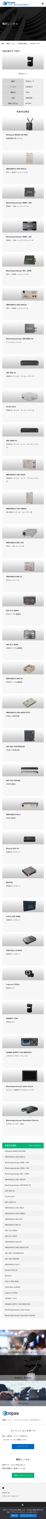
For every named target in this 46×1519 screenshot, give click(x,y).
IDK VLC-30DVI (11, 1230)
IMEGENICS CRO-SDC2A (15, 1179)
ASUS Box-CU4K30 (12, 1287)
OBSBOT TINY (11, 1298)
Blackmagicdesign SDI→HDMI (17, 1174)
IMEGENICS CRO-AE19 (14, 1208)
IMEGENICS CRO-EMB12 (15, 1213)
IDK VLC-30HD (11, 1236)
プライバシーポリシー (10, 1496)
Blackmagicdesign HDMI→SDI (17, 1162)
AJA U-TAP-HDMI (12, 1281)
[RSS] (23, 1505)
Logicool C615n (11, 1293)
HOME (3, 1488)
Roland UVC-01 (11, 1270)
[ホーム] (3, 43)
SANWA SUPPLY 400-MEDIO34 (17, 1304)
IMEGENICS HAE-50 (13, 1242)
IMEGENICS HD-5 (12, 1264)
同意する (14, 1516)
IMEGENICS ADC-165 (13, 1219)
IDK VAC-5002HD (12, 1259)
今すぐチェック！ (23, 1446)
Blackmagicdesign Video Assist (17, 1310)
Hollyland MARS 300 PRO (15, 1151)
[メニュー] (42, 3)
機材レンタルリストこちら (23, 1475)
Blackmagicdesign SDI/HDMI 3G (18, 1185)
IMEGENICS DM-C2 (13, 1225)
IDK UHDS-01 (10, 1202)
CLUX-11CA (10, 1196)
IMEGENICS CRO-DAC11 (15, 1157)
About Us (6, 1493)
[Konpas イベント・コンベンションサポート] (15, 3)
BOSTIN (8, 1276)
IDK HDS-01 (10, 1191)
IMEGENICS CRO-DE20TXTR (17, 1247)
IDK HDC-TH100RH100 (14, 1253)
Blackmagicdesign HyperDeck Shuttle (20, 1315)
